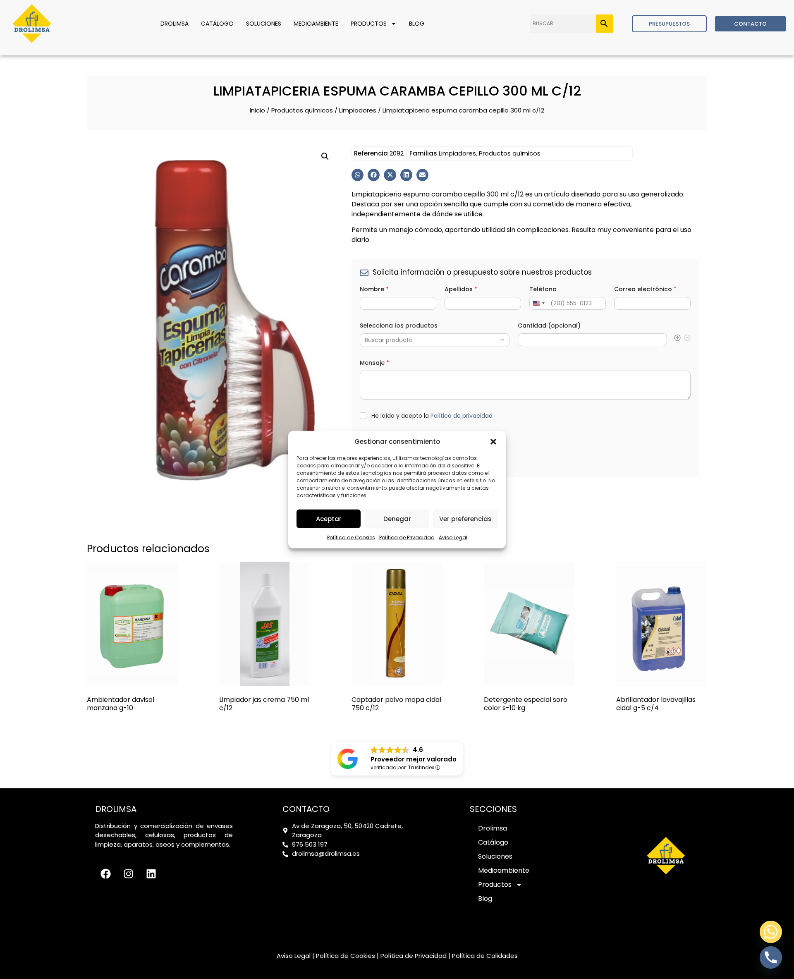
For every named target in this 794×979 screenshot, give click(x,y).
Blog (416, 23)
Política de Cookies (351, 537)
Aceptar (329, 518)
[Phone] (771, 957)
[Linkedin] (151, 874)
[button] (493, 442)
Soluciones (263, 23)
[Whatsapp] (771, 932)
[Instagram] (128, 874)
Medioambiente (316, 23)
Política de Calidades (485, 955)
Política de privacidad (461, 416)
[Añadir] (677, 339)
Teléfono (543, 289)
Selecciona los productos (399, 325)
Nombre (374, 289)
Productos (369, 23)
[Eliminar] (687, 339)
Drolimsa (174, 23)
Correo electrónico (645, 289)
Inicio (257, 110)
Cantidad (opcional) (549, 325)
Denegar (397, 518)
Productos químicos (302, 110)
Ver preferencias (465, 518)
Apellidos (461, 289)
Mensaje (374, 362)
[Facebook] (105, 874)
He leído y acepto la (432, 416)
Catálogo (217, 23)
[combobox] (434, 340)
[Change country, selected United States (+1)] (538, 303)
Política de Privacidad (407, 537)
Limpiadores (357, 110)
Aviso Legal (453, 537)
